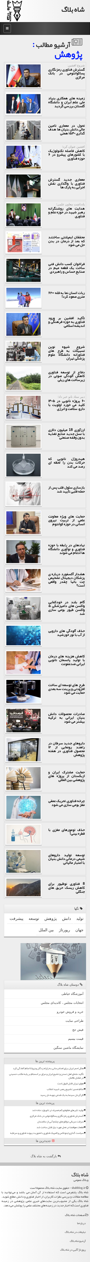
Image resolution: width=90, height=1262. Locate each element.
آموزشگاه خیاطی (72, 993)
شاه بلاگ (73, 9)
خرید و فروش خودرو (70, 1011)
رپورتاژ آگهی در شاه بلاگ (73, 1250)
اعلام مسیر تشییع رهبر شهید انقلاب (65, 1089)
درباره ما (81, 1223)
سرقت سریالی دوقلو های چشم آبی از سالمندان (60, 1121)
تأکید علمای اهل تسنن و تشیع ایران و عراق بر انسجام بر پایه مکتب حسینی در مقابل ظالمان (46, 1076)
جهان (79, 930)
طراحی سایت (74, 1020)
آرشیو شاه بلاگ (78, 1241)
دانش (66, 918)
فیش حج (77, 1029)
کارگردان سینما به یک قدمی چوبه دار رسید (62, 1095)
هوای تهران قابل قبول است (70, 1083)
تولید (79, 918)
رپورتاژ (64, 930)
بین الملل (46, 930)
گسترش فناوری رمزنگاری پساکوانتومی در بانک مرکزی (57, 1115)
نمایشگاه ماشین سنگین (68, 1047)
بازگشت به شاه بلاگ (44, 1156)
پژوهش (50, 918)
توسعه (34, 918)
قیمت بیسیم (75, 1038)
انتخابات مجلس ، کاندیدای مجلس (62, 1002)
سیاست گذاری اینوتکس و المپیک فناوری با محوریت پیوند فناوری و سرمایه (47, 1133)
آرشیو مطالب (54, 44)
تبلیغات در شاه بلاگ (75, 1232)
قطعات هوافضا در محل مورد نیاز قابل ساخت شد (60, 1127)
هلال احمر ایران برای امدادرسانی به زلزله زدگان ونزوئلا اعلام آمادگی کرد (48, 1068)
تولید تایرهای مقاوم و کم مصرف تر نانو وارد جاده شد (58, 1110)
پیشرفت (16, 918)
